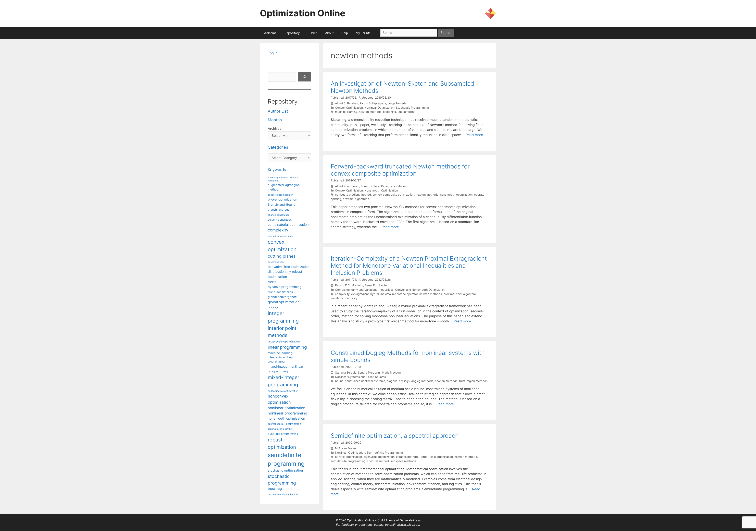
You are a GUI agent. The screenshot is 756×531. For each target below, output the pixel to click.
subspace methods (403, 461)
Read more (474, 135)
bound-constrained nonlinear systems (360, 381)
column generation (280, 219)
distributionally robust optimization (285, 274)
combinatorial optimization (288, 225)
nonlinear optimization (286, 408)
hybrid (374, 294)
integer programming (283, 317)
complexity (342, 294)
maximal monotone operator (399, 294)
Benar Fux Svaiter (376, 285)
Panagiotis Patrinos (394, 186)
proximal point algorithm (460, 294)
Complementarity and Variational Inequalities (364, 289)
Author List (278, 111)
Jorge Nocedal (397, 103)
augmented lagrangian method (284, 187)
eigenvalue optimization (379, 456)
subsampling (406, 111)
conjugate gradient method (353, 194)
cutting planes (282, 256)
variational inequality (344, 298)
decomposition (276, 262)
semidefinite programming (348, 461)
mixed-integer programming (283, 381)
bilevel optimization (282, 199)
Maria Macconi (391, 372)
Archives (274, 128)
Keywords (277, 169)
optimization (293, 423)
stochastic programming (282, 480)
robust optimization (282, 443)
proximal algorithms (356, 199)
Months (275, 119)
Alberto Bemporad (347, 186)
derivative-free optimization (288, 267)
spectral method (378, 461)
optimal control (276, 423)
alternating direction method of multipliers (283, 179)
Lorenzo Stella (370, 186)
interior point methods (282, 331)
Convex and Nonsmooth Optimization (420, 289)
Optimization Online (302, 13)
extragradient (360, 294)
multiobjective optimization (283, 390)
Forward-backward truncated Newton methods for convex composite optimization (400, 170)
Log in (272, 53)
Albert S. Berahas (346, 103)
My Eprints (363, 33)
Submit (312, 33)
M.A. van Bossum (346, 448)
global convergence (282, 297)
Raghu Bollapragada (372, 103)
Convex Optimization (349, 107)
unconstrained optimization (283, 494)
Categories (278, 147)
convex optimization (348, 456)
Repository (292, 33)
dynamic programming (284, 287)
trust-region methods (473, 381)
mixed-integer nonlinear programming (285, 368)
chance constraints (278, 215)
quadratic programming (283, 433)
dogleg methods (422, 381)
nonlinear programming (287, 413)
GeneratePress (410, 520)
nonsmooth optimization (456, 194)
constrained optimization (280, 236)
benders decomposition (280, 194)
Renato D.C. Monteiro (349, 285)
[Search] (304, 77)
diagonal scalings (398, 381)
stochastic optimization (285, 470)
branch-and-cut (278, 209)
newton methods (370, 111)
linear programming (287, 347)
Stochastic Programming (412, 107)
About (329, 33)
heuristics (273, 307)
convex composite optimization (393, 194)
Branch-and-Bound (282, 204)
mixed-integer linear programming (280, 359)
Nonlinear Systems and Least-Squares (360, 376)
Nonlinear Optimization (379, 107)
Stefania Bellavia (345, 372)
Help (344, 33)
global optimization (284, 302)
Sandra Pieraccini (369, 372)
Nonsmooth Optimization (381, 190)
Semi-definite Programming (385, 452)
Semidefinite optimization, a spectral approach (395, 435)
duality (272, 281)
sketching (389, 111)
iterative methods (407, 456)
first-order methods (280, 291)
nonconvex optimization (279, 399)
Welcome (270, 33)
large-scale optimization (437, 456)
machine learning (346, 111)
